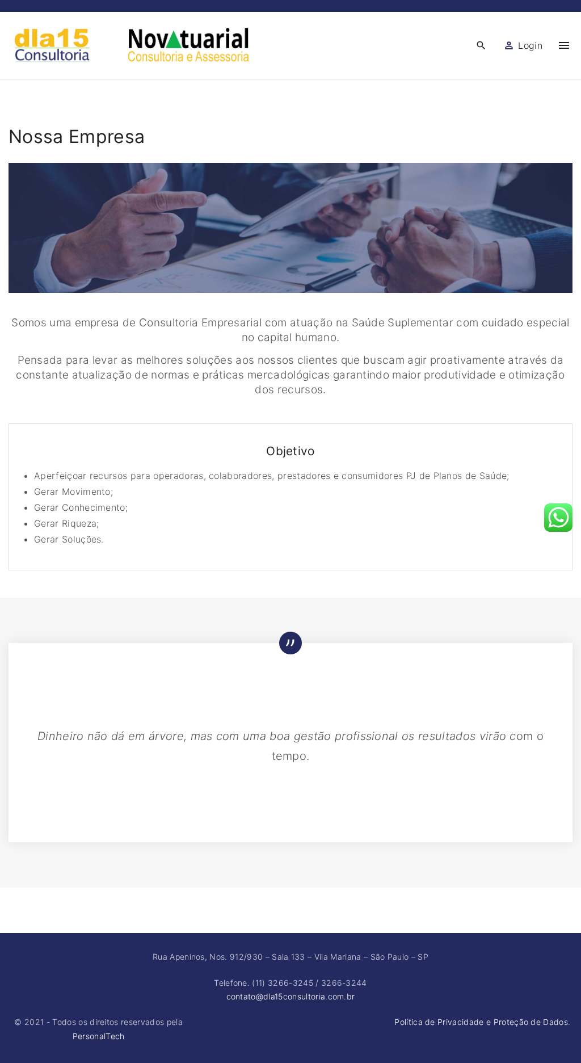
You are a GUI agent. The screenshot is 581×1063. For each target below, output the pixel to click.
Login (530, 45)
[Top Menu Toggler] (563, 45)
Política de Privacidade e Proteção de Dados (481, 1022)
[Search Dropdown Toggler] (481, 45)
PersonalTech (99, 1036)
